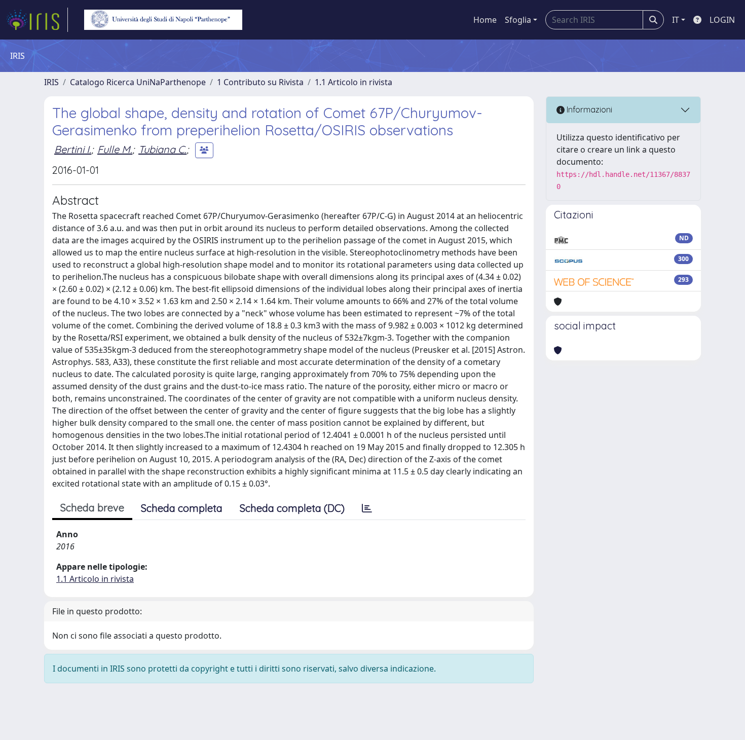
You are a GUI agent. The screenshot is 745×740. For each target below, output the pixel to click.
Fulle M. (114, 149)
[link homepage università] (163, 20)
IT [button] (675, 19)
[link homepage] (37, 20)
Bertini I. (72, 149)
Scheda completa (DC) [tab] (292, 508)
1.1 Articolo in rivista (353, 82)
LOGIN (722, 19)
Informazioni (588, 109)
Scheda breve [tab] (92, 507)
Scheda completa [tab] (181, 508)
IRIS (51, 82)
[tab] (367, 508)
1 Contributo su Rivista (260, 82)
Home (485, 19)
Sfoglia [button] (518, 19)
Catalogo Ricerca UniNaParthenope (138, 82)
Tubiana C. (162, 149)
